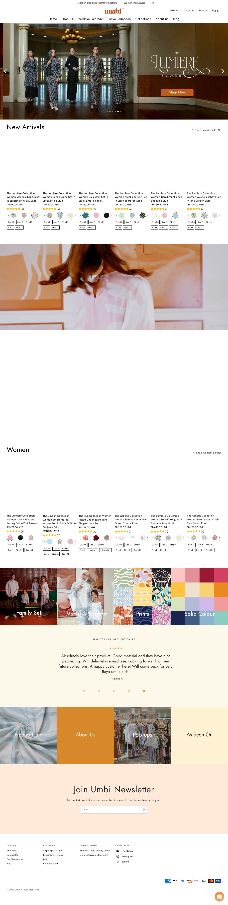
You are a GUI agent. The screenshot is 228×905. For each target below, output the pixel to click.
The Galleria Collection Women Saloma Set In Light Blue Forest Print (203, 519)
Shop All (67, 19)
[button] (219, 896)
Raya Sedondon (120, 19)
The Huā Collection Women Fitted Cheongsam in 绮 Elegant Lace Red (95, 519)
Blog (176, 19)
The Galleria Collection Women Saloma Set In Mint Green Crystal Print (131, 519)
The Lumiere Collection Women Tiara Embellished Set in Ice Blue (166, 197)
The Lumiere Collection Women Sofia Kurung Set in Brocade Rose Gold (167, 519)
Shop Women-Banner (208, 452)
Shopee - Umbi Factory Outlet (95, 850)
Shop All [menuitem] (85, 28)
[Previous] (5, 71)
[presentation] (8, 215)
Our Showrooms (15, 859)
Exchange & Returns (53, 855)
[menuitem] (53, 19)
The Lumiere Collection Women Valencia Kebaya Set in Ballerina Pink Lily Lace (23, 197)
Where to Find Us (88, 845)
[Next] (222, 71)
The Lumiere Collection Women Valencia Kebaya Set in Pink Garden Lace (204, 197)
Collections (143, 19)
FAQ (45, 859)
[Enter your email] (144, 810)
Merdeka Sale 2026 (91, 19)
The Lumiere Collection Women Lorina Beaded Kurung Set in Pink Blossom (23, 519)
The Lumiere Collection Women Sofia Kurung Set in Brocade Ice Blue (59, 197)
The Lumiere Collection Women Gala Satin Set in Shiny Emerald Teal (93, 197)
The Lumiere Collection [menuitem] (153, 28)
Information (49, 845)
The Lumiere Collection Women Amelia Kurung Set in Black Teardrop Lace (131, 197)
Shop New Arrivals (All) (208, 130)
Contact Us (12, 855)
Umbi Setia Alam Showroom (94, 855)
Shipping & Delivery (52, 850)
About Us (162, 19)
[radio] (13, 215)
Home (53, 19)
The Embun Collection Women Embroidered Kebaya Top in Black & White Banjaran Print (60, 521)
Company (11, 845)
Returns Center (50, 863)
